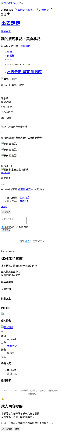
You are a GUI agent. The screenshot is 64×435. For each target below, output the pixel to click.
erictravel (5, 172)
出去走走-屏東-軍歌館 (24, 72)
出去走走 (10, 23)
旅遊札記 (24, 201)
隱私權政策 (53, 390)
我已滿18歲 (7, 429)
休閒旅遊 (25, 46)
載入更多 (6, 212)
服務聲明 (32, 394)
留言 (28, 189)
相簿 (9, 52)
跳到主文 (6, 31)
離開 (17, 429)
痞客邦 (21, 189)
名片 (9, 59)
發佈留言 (6, 230)
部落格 (10, 55)
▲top (4, 206)
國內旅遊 (24, 197)
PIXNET (14, 390)
